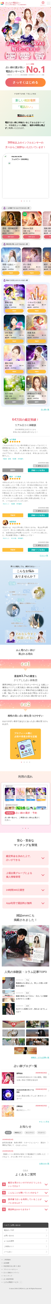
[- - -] (48, 4)
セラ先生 (12, 439)
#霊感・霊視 (7, 459)
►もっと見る (44, 1122)
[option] (25, 175)
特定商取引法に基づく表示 (12, 1266)
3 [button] (27, 202)
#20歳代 (20, 459)
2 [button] (24, 202)
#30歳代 (19, 504)
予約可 (11, 273)
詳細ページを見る (38, 470)
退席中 (14, 402)
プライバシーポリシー (11, 1269)
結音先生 (12, 522)
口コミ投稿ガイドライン (11, 1272)
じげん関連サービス (12, 1282)
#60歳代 (20, 538)
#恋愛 (14, 459)
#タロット (6, 504)
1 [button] (22, 202)
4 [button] (30, 202)
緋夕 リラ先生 (15, 477)
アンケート (41, 1132)
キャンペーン (30, 1132)
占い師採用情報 (9, 1279)
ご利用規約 (7, 1260)
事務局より (18, 1132)
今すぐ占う (11, 236)
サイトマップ (8, 1276)
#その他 (13, 538)
